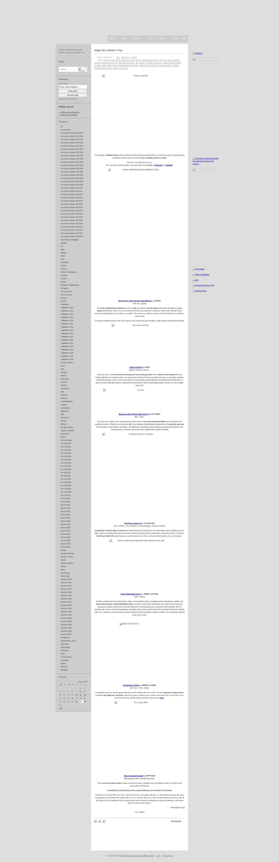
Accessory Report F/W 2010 (72, 133)
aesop (97, 63)
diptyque (112, 65)
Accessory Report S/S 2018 (72, 214)
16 (85, 695)
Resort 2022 (65, 534)
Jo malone (109, 60)
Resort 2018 (65, 521)
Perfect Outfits (66, 440)
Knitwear (64, 395)
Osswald (158, 165)
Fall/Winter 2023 (67, 350)
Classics (64, 269)
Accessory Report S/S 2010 (72, 188)
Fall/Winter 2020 (67, 340)
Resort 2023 (65, 537)
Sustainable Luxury (68, 641)
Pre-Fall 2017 (66, 466)
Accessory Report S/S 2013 (72, 198)
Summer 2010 (66, 579)
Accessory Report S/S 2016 (72, 207)
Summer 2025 (66, 628)
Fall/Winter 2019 (67, 337)
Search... (63, 69)
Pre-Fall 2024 (66, 489)
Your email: (63, 84)
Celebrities (65, 262)
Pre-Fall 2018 (66, 469)
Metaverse (65, 418)
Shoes (63, 560)
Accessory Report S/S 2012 (72, 194)
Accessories (66, 130)
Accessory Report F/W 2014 (72, 146)
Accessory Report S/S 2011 (72, 191)
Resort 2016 (65, 515)
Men (62, 414)
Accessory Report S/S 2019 (72, 217)
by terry (140, 63)
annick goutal (110, 63)
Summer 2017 (66, 602)
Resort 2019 (65, 524)
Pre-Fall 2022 (66, 482)
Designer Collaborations (70, 285)
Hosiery (64, 372)
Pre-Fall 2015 (66, 460)
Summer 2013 (66, 589)
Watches (64, 667)
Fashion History (67, 363)
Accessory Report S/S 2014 (72, 201)
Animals (64, 243)
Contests (64, 275)
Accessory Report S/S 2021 (72, 223)
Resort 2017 (65, 518)
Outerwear (65, 434)
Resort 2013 (65, 505)
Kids (62, 392)
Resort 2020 (65, 528)
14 (77, 695)
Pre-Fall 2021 (66, 479)
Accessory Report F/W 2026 (72, 185)
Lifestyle (64, 398)
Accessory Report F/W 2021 (72, 168)
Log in (158, 856)
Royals (63, 550)
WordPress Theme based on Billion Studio (137, 856)
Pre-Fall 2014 (66, 456)
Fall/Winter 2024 (67, 353)
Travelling (64, 660)
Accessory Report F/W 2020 (72, 165)
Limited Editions (67, 401)
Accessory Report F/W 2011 (72, 136)
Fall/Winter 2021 (67, 343)
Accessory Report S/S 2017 (72, 211)
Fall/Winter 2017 (67, 330)
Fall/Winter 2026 (67, 359)
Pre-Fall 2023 (66, 485)
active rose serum (170, 60)
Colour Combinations (69, 272)
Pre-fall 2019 (66, 473)
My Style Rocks (67, 427)
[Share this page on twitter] (104, 822)
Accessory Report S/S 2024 (72, 233)
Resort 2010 (65, 495)
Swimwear (65, 644)
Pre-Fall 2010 (66, 443)
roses (154, 65)
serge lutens (120, 68)
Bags (63, 249)
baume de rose (127, 63)
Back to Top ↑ (168, 856)
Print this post (176, 821)
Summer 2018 (66, 605)
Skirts (63, 570)
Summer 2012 (66, 586)
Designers (65, 288)
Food (63, 366)
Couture (64, 278)
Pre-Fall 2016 (66, 463)
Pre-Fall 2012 (66, 450)
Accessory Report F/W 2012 (72, 139)
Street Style (65, 576)
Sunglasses (65, 637)
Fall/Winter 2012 (67, 314)
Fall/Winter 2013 (67, 317)
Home (111, 38)
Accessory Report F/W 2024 (72, 178)
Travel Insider (66, 657)
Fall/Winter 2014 (67, 321)
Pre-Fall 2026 (66, 492)
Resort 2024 (65, 540)
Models (63, 421)
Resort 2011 (65, 498)
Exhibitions (65, 304)
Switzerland (65, 647)
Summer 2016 (66, 599)
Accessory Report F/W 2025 (72, 181)
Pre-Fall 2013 (66, 453)
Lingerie (64, 405)
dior (104, 65)
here (162, 698)
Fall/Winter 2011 (67, 311)
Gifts (62, 369)
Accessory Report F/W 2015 (72, 149)
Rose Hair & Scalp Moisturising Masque (137, 60)
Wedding (64, 670)
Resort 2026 (65, 547)
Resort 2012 (65, 502)
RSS (184, 38)
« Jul (60, 708)
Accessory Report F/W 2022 (72, 172)
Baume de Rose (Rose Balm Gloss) (134, 414)
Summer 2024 (66, 625)
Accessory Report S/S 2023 (72, 230)
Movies (63, 424)
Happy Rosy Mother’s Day (108, 50)
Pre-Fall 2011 (66, 447)
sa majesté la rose (168, 65)
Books (63, 256)
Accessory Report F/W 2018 (72, 159)
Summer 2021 (66, 615)
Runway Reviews (67, 553)
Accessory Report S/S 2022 (72, 227)
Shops (63, 566)
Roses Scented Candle (133, 776)
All (61, 126)
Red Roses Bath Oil (132, 523)
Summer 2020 (66, 612)
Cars (63, 259)
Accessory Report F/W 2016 (72, 152)
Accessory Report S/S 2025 (72, 236)
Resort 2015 (65, 511)
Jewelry (64, 385)
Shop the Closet (67, 563)
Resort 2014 (65, 508)
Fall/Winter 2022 (67, 346)
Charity (63, 266)
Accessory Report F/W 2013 (72, 143)
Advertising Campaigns (70, 240)
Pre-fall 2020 (66, 476)
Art (62, 246)
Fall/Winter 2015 (67, 324)
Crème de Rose (135, 367)
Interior (63, 375)
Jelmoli (169, 165)
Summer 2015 (66, 595)
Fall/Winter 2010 (67, 308)
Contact (176, 39)
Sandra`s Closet (67, 557)
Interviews (65, 379)
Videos (63, 663)
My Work (137, 39)
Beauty (63, 253)
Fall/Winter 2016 (67, 327)
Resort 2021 (65, 531)
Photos (163, 39)
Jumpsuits (65, 388)
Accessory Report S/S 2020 (72, 220)
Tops (63, 654)
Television (64, 650)
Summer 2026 (66, 631)
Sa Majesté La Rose (131, 685)
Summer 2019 (66, 608)
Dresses (64, 298)
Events (63, 301)
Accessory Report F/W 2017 (72, 156)
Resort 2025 (65, 544)
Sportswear (65, 573)
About (124, 39)
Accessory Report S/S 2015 (72, 204)
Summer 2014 (66, 592)
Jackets (64, 382)
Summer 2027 (66, 634)
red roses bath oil (129, 65)
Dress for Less (66, 295)
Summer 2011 (66, 583)
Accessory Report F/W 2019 (72, 162)
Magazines (65, 411)
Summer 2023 (66, 621)
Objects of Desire (67, 430)
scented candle (103, 68)
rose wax (145, 65)
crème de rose (154, 63)
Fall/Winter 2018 (67, 333)
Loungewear (65, 408)
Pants (63, 437)
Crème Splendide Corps (130, 594)
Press (150, 39)
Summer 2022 (66, 618)
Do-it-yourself (66, 291)
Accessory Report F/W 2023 (72, 175)
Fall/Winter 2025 (67, 356)
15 (81, 695)
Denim (63, 282)
